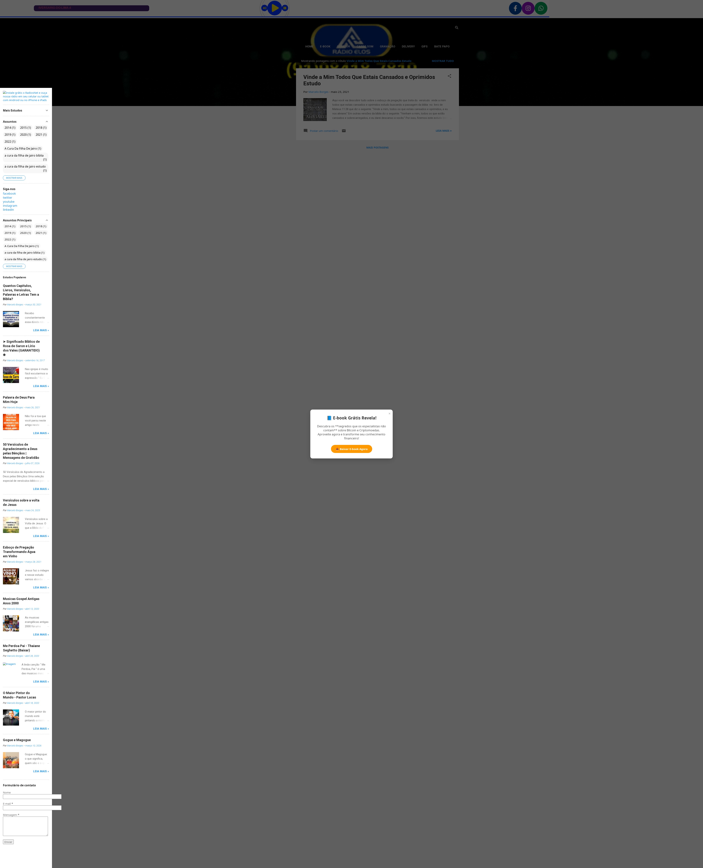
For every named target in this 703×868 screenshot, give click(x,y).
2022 (9, 142)
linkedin (8, 210)
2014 (9, 128)
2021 (41, 135)
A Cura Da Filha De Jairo (22, 148)
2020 (25, 135)
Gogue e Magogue (17, 740)
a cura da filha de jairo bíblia (25, 157)
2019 (9, 135)
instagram (10, 206)
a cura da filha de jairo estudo (25, 168)
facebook (9, 194)
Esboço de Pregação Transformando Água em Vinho (19, 551)
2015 (25, 128)
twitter (7, 198)
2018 (41, 128)
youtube (8, 202)
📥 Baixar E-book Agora (352, 449)
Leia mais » (41, 330)
